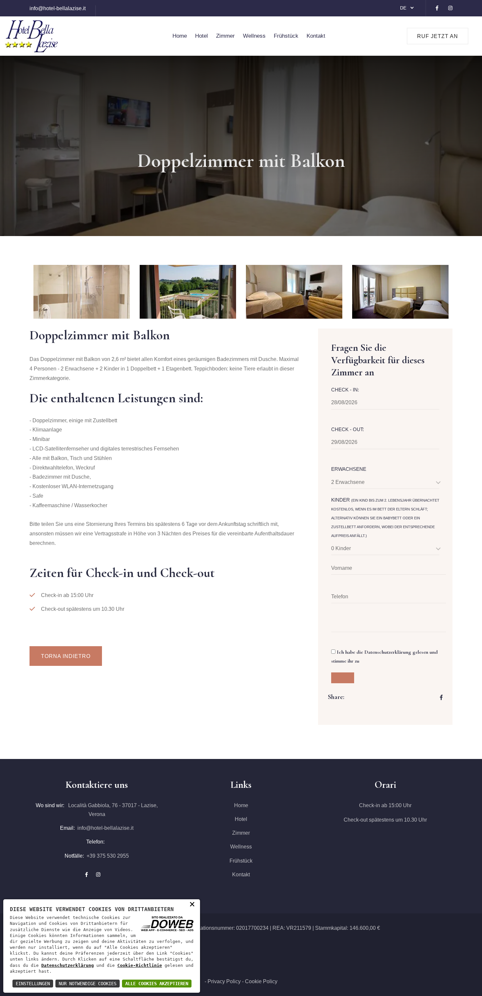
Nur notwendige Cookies (87, 983)
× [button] (192, 903)
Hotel (201, 36)
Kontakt (316, 36)
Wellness (254, 36)
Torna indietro (65, 656)
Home (179, 36)
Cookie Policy (261, 981)
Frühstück (286, 36)
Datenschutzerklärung (67, 965)
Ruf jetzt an (437, 36)
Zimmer (225, 36)
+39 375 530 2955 (108, 856)
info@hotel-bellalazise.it (58, 8)
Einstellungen (33, 983)
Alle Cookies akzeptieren (156, 983)
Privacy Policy (224, 981)
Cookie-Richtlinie (139, 965)
